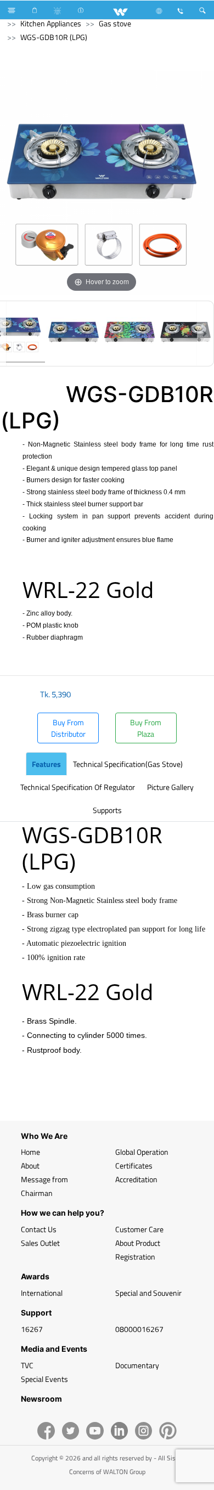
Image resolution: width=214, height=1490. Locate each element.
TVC (27, 1365)
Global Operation (141, 1152)
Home (30, 1152)
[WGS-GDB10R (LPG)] (73, 333)
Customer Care (139, 1229)
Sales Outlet (40, 1243)
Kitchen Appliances (50, 23)
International (42, 1293)
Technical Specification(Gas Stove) (128, 764)
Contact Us (39, 1229)
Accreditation (136, 1179)
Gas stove (115, 23)
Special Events (44, 1379)
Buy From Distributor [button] (68, 728)
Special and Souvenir (148, 1293)
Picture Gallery (170, 787)
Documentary (137, 1365)
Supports (107, 810)
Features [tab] (46, 764)
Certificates (134, 1165)
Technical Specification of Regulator (77, 787)
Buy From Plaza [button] (145, 728)
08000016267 (139, 1329)
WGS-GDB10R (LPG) (53, 37)
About (30, 1165)
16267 (32, 1329)
